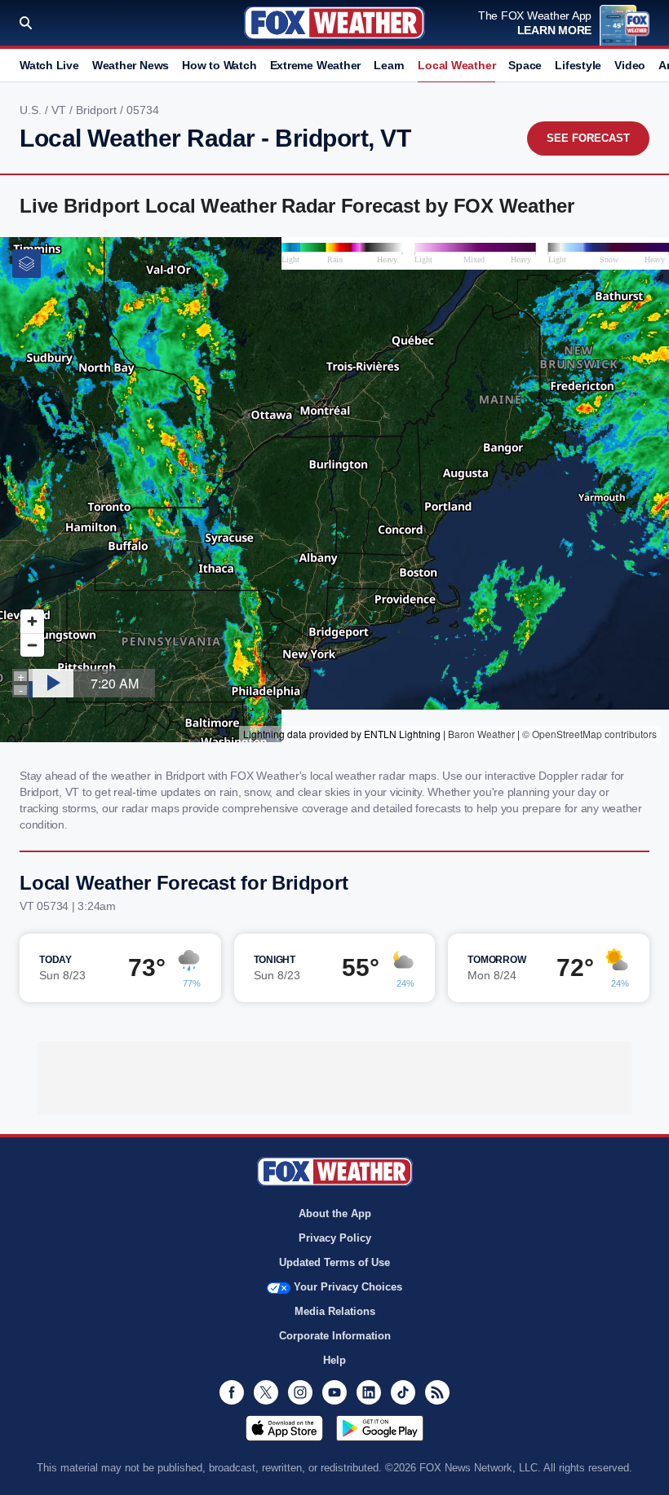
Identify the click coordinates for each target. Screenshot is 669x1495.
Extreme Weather (315, 65)
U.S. (32, 110)
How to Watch (219, 65)
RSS (437, 1392)
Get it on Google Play (379, 1428)
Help (334, 1360)
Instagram (300, 1392)
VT (60, 110)
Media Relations (335, 1311)
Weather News (130, 65)
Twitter (266, 1392)
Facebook (231, 1392)
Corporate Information (335, 1336)
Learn (389, 65)
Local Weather (456, 65)
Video (629, 65)
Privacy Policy (335, 1238)
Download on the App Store (284, 1428)
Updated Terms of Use (334, 1262)
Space (525, 65)
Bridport (98, 110)
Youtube (334, 1392)
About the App (335, 1213)
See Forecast (588, 138)
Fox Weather (334, 23)
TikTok (403, 1392)
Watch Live (49, 65)
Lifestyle (578, 65)
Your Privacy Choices (348, 1287)
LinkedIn (369, 1392)
